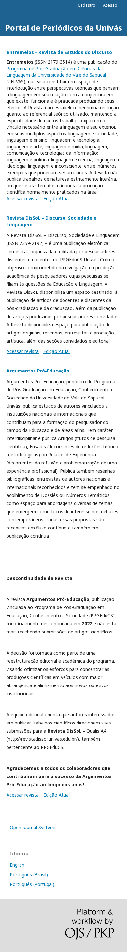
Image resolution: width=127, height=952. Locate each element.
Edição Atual (56, 198)
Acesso (110, 5)
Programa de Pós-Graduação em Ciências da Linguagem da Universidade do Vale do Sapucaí (56, 71)
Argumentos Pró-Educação (38, 371)
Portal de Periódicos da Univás (63, 27)
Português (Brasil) (29, 874)
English (17, 865)
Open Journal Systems (33, 827)
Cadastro (86, 5)
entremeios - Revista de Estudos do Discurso (59, 52)
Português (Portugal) (32, 884)
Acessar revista (23, 198)
